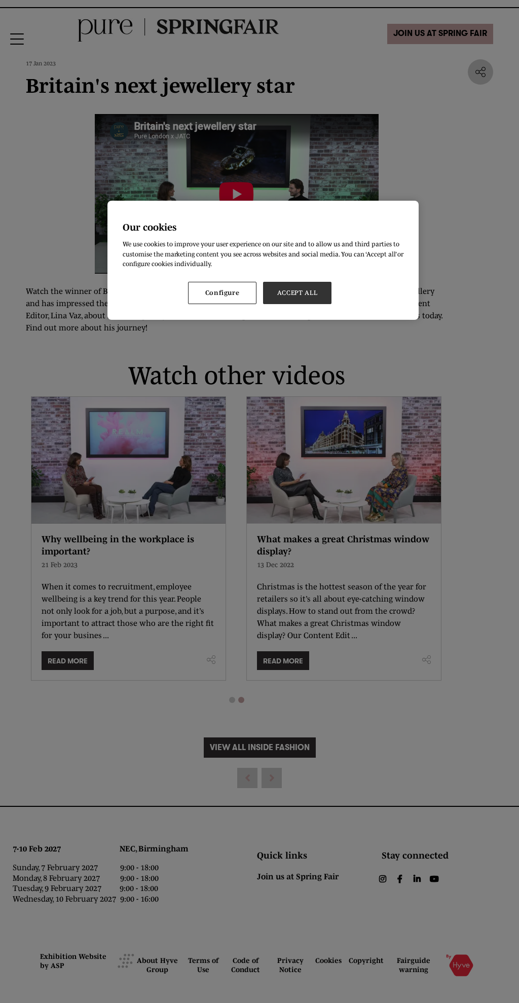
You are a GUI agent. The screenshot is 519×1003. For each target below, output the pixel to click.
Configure (222, 292)
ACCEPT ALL (297, 292)
